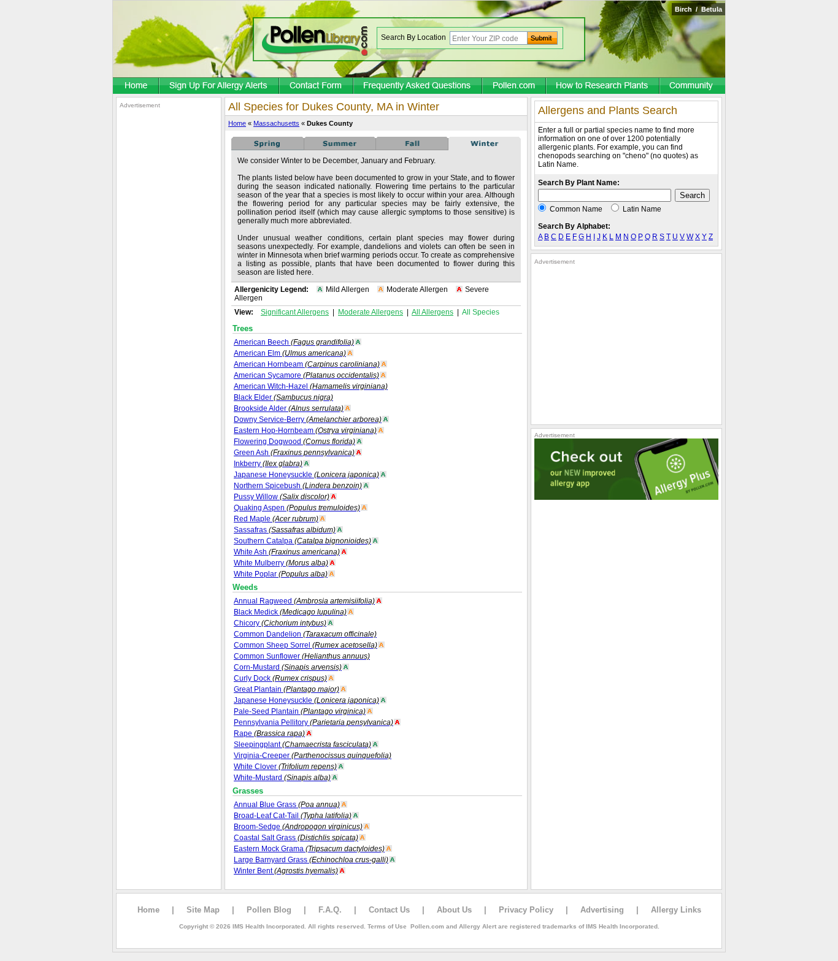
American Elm (290, 353)
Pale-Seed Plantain (300, 711)
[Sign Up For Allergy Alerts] (220, 86)
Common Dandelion (305, 634)
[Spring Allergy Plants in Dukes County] (267, 148)
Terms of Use (387, 926)
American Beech (294, 342)
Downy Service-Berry (308, 419)
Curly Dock (280, 678)
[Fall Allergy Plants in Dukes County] (412, 148)
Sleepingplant (302, 744)
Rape (269, 733)
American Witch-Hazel (311, 386)
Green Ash (294, 452)
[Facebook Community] (692, 86)
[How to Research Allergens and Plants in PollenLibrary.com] (603, 86)
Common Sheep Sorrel (305, 645)
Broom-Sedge (298, 826)
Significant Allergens (295, 312)
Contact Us (389, 909)
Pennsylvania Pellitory (313, 722)
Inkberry (268, 463)
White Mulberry (281, 563)
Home (237, 123)
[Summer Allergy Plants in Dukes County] (340, 148)
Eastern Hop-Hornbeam (305, 430)
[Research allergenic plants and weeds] (136, 86)
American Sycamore (306, 375)
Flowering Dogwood (294, 441)
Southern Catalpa (302, 541)
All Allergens (432, 312)
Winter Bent (286, 871)
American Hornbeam (307, 364)
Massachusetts (276, 123)
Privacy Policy (526, 909)
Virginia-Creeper (312, 755)
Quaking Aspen (297, 507)
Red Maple (276, 519)
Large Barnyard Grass (311, 860)
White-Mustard (282, 777)
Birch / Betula (698, 9)
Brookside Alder (289, 408)
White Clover (285, 766)
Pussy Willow (281, 496)
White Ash (287, 552)
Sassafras (285, 530)
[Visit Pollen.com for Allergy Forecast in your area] (515, 86)
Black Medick (290, 612)
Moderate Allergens (370, 312)
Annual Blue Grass (287, 804)
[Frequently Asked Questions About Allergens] (418, 86)
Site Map (203, 909)
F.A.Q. (330, 909)
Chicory (280, 623)
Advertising (602, 909)
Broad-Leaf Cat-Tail (293, 815)
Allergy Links (676, 909)
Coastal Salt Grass (296, 837)
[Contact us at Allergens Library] (317, 86)
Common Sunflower (302, 656)
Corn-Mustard (288, 667)
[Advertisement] (169, 293)
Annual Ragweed (304, 601)
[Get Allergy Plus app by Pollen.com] (626, 497)
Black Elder (283, 397)
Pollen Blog (269, 909)
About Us (454, 909)
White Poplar (281, 574)
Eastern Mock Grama (309, 848)
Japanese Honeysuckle (306, 474)
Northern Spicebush (298, 485)
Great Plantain (286, 689)
